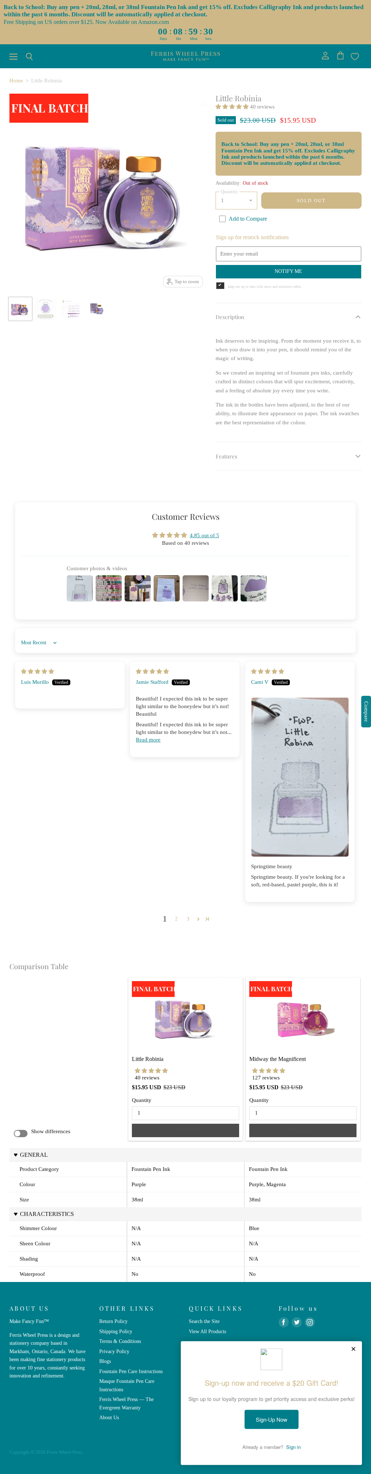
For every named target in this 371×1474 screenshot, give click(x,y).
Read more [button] (148, 740)
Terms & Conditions (120, 1341)
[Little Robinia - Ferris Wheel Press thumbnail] (71, 308)
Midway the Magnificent (277, 1059)
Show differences (50, 1131)
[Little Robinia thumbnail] (20, 308)
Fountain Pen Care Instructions (131, 1371)
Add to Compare (248, 219)
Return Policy (113, 1321)
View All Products (207, 1331)
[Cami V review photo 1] (300, 777)
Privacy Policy (114, 1351)
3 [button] (188, 919)
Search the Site (204, 1321)
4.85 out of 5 (204, 535)
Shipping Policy (115, 1331)
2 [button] (176, 919)
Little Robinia (147, 1059)
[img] (37, 671)
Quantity (141, 1100)
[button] (233, 107)
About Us (109, 1417)
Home (16, 80)
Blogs (105, 1361)
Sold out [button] (185, 1130)
